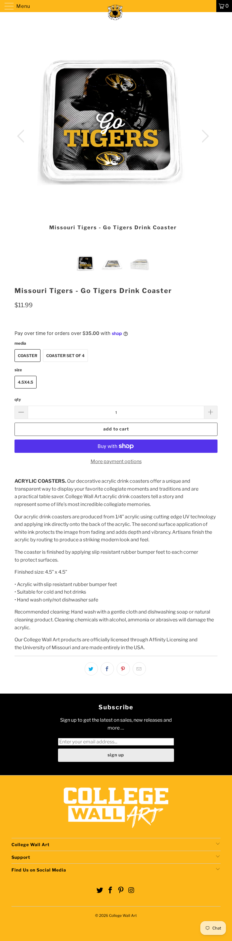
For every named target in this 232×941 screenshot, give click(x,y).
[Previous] (22, 136)
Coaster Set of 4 (65, 355)
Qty (17, 399)
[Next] (203, 136)
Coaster (27, 355)
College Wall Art (123, 915)
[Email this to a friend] (139, 668)
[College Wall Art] (116, 6)
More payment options (116, 461)
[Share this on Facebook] (107, 668)
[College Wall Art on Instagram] (131, 890)
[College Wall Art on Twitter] (100, 890)
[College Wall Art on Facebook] (110, 890)
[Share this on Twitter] (91, 668)
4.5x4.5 (25, 382)
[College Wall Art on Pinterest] (121, 890)
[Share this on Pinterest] (123, 668)
